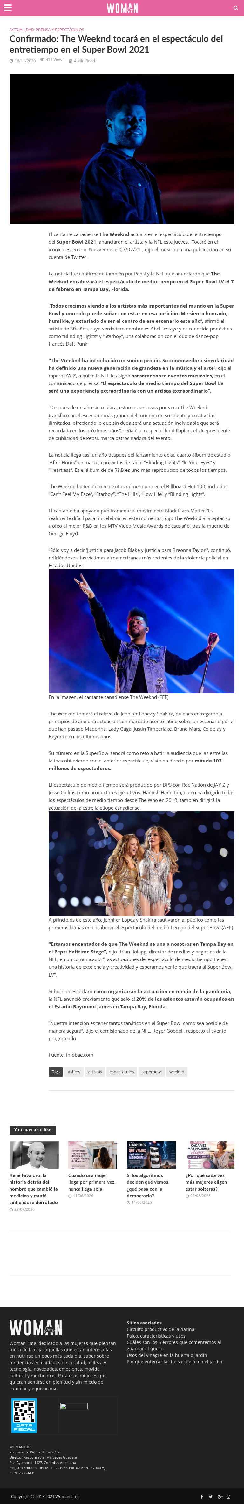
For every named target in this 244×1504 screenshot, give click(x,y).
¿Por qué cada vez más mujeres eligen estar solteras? (206, 1182)
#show (74, 1071)
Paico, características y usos (156, 1336)
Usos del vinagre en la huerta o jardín (167, 1355)
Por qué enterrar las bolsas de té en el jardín (174, 1361)
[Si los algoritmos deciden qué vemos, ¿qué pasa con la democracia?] (151, 1154)
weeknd (176, 1071)
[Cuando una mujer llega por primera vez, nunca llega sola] (93, 1154)
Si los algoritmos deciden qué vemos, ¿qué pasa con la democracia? (148, 1185)
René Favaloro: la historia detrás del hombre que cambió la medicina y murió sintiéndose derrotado (34, 1189)
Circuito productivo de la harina (160, 1329)
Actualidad (22, 29)
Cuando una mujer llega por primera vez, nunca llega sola (92, 1182)
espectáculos (122, 1071)
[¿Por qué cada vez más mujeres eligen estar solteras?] (210, 1154)
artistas (95, 1071)
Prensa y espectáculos (60, 29)
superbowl (152, 1071)
